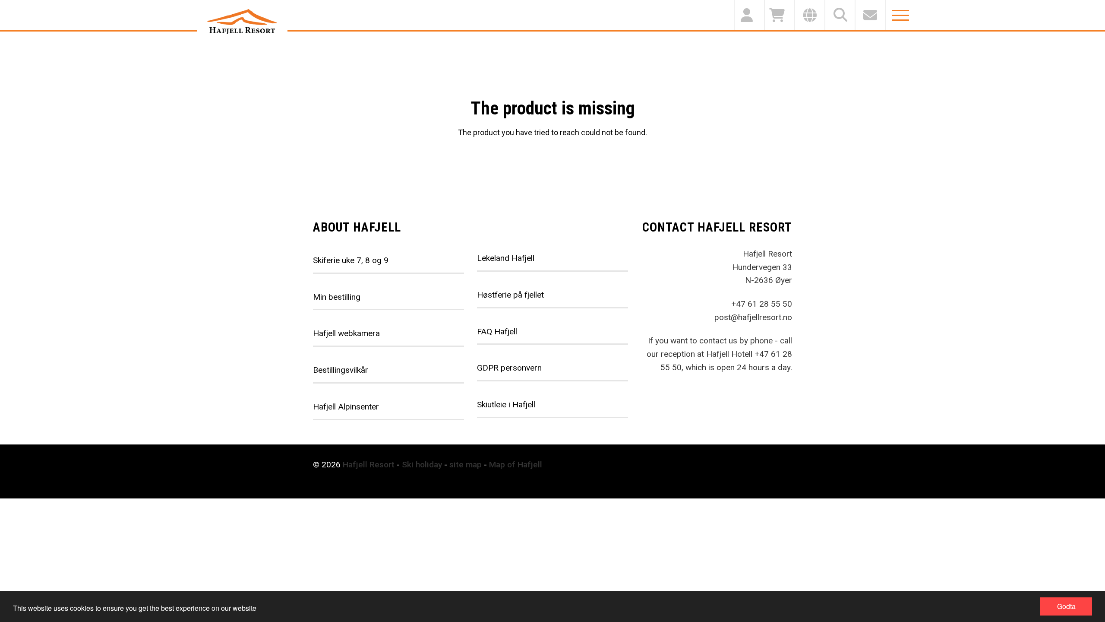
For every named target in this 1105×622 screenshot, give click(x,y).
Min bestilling (336, 297)
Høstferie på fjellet (510, 295)
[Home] (242, 21)
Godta (1066, 606)
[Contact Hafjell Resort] (870, 15)
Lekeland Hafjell (505, 258)
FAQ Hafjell (497, 331)
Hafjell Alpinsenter (346, 407)
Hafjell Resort (369, 465)
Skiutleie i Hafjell (506, 404)
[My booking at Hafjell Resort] (749, 15)
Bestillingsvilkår (340, 370)
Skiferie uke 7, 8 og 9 (350, 260)
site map (465, 465)
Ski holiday (422, 465)
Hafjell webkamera (346, 333)
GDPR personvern (509, 368)
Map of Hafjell (515, 465)
